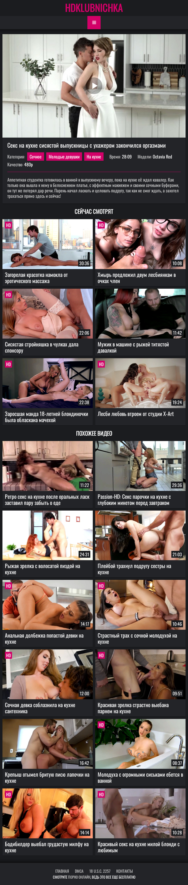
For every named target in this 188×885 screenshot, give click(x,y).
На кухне (94, 156)
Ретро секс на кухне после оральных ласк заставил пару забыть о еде (47, 499)
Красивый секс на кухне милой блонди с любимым (139, 847)
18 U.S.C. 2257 (99, 871)
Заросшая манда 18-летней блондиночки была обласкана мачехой (46, 417)
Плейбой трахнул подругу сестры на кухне (134, 569)
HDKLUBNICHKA (94, 7)
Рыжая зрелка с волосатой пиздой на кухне (42, 569)
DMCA (79, 871)
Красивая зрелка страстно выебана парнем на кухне (133, 708)
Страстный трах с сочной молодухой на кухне (137, 638)
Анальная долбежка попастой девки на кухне (44, 638)
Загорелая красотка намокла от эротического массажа (36, 278)
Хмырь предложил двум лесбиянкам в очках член (137, 278)
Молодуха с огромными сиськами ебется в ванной (140, 777)
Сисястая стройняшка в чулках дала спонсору (41, 347)
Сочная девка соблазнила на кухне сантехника (40, 708)
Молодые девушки (64, 156)
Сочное (36, 156)
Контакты (124, 871)
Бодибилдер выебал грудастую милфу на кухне (47, 847)
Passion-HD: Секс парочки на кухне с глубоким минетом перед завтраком (134, 499)
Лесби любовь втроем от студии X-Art (136, 413)
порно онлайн (79, 877)
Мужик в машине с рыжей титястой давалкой (133, 347)
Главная (62, 871)
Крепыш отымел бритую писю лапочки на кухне (47, 777)
